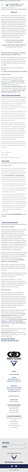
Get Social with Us (14, 453)
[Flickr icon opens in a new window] (16, 466)
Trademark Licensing (14, 412)
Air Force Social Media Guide (15, 214)
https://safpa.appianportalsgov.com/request (16, 71)
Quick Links (5, 443)
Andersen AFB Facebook (8, 45)
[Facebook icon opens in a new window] (12, 466)
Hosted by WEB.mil (14, 470)
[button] (2, 5)
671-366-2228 (16, 374)
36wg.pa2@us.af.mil (6, 332)
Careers (4, 447)
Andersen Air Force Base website (13, 86)
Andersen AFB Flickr (20, 45)
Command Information (14, 405)
